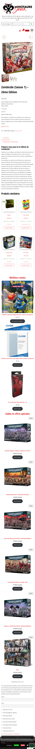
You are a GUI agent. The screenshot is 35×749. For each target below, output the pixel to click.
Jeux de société (18, 131)
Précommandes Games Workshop (10, 725)
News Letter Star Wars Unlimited (9, 722)
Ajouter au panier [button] (9, 227)
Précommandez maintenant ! (17, 321)
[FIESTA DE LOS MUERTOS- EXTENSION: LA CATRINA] (4, 37)
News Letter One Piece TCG (8, 731)
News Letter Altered (7, 728)
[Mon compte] (20, 30)
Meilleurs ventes (17, 277)
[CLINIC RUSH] (31, 37)
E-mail (2, 703)
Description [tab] (6, 138)
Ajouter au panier (17, 365)
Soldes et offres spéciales (17, 413)
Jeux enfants (29, 224)
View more (7, 743)
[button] (30, 44)
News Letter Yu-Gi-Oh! (7, 709)
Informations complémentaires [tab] (10, 142)
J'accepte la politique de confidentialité (11, 734)
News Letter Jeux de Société (9, 719)
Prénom (2, 697)
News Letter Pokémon (7, 716)
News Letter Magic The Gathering (9, 712)
